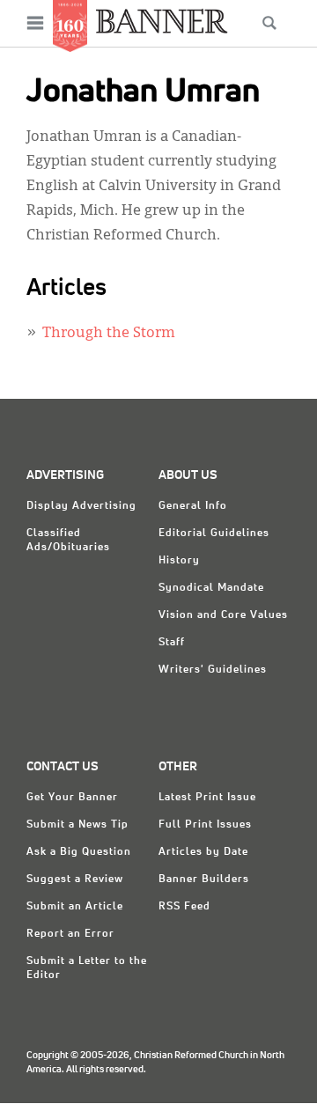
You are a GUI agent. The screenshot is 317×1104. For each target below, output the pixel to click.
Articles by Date (203, 852)
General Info (192, 506)
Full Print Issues (205, 825)
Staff (171, 642)
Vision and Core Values (223, 615)
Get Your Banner (72, 797)
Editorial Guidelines (213, 533)
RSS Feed (184, 907)
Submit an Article (74, 907)
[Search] (269, 23)
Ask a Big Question (78, 852)
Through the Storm (108, 334)
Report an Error (70, 934)
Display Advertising (81, 506)
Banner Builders (203, 879)
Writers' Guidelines (212, 670)
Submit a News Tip (77, 825)
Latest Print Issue (207, 797)
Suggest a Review (74, 879)
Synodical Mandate (211, 588)
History (179, 561)
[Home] (162, 20)
